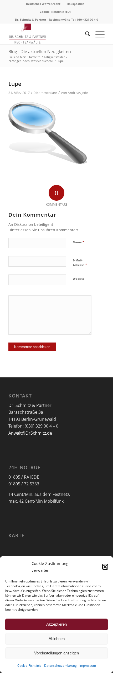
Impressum (87, 665)
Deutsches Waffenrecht (43, 4)
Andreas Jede (78, 92)
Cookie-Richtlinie (29, 665)
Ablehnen (57, 638)
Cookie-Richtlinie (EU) (55, 12)
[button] (105, 566)
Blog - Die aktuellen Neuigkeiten (39, 51)
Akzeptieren (56, 624)
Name (78, 242)
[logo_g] (46, 33)
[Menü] (97, 33)
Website (79, 279)
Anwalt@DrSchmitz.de (30, 433)
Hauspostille (75, 4)
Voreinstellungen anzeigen (56, 653)
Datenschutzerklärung (60, 665)
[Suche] (85, 33)
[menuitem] (43, 4)
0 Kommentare (45, 92)
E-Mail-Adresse (80, 262)
